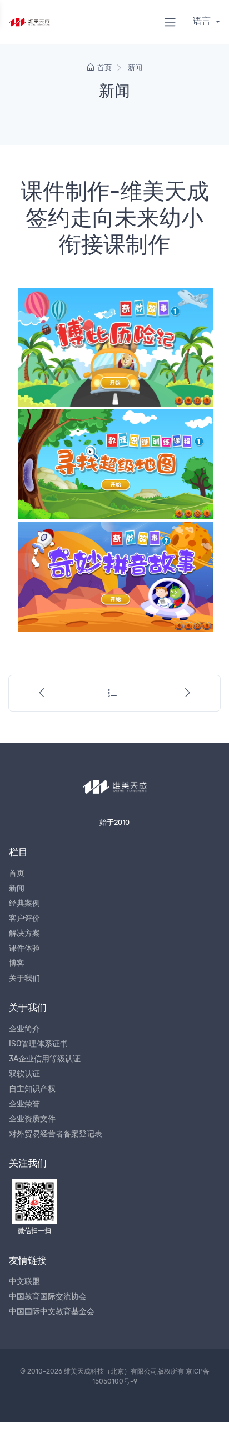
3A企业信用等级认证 (45, 1059)
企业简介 (24, 1029)
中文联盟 (24, 1281)
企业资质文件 (32, 1119)
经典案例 (24, 903)
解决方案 (24, 933)
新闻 (135, 67)
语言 (203, 21)
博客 (16, 963)
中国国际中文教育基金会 (51, 1311)
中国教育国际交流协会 (48, 1296)
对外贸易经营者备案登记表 (55, 1134)
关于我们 (24, 978)
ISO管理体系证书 (38, 1044)
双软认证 (24, 1074)
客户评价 (24, 918)
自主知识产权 (32, 1089)
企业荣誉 (24, 1104)
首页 (104, 67)
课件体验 (24, 948)
